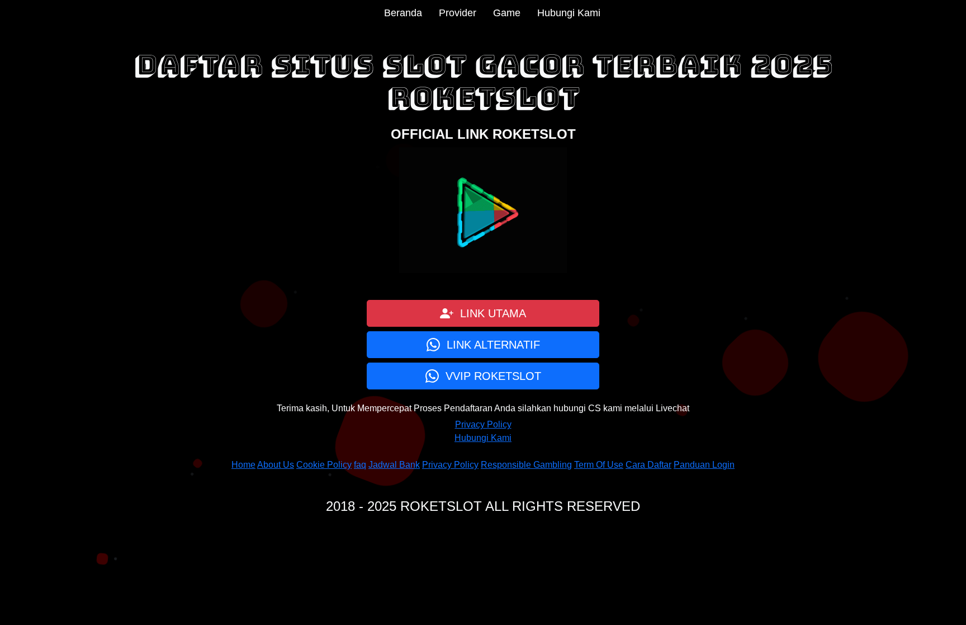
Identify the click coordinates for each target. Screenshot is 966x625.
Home (243, 464)
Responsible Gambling (526, 464)
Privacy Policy (483, 424)
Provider (457, 12)
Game (506, 12)
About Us (275, 464)
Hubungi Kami (568, 12)
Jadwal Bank (394, 464)
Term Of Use (598, 464)
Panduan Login (704, 464)
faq (360, 464)
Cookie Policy (324, 464)
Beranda (403, 12)
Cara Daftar (648, 464)
